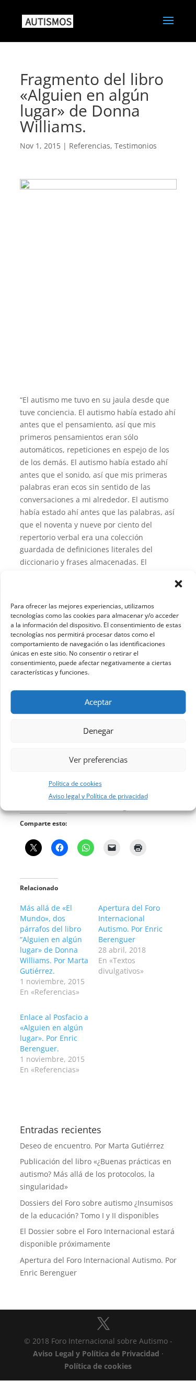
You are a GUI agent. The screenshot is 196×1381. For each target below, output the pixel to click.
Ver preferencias (98, 759)
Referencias (89, 146)
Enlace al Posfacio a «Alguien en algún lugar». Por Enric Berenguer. (54, 1032)
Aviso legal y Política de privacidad (98, 796)
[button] (179, 584)
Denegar (98, 730)
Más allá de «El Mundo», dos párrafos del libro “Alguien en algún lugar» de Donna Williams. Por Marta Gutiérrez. (54, 939)
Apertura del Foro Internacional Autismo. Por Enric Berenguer (130, 923)
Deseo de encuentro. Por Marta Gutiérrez (92, 1146)
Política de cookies (75, 783)
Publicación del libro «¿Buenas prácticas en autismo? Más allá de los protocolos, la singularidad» (95, 1174)
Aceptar (98, 702)
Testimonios (135, 146)
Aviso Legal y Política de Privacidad (96, 1353)
